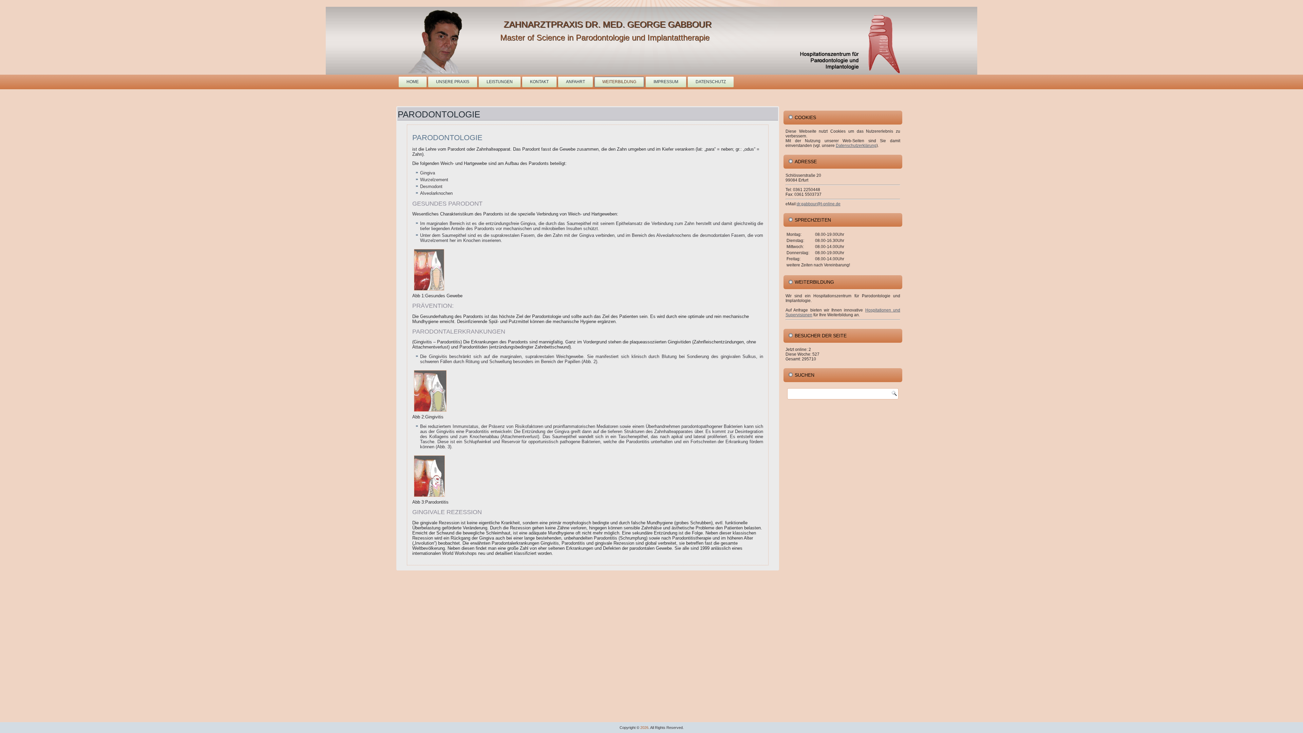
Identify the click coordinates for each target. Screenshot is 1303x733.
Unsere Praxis (452, 81)
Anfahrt (575, 81)
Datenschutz (711, 81)
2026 (644, 728)
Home (413, 81)
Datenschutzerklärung (856, 145)
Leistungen (500, 81)
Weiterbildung (619, 81)
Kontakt (539, 81)
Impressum (666, 81)
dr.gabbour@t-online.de (819, 204)
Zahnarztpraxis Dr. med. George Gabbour (608, 24)
